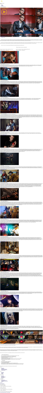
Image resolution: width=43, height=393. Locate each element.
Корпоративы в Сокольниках (4, 369)
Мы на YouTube (3, 377)
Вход (0, 383)
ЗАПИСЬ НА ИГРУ (4, 100)
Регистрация (3, 383)
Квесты (1, 36)
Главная (2, 37)
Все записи (2, 372)
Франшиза (1, 382)
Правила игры (3, 36)
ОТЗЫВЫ (1, 100)
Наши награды (2, 376)
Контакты (2, 381)
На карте (2, 5)
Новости (2, 373)
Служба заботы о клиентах (4, 380)
